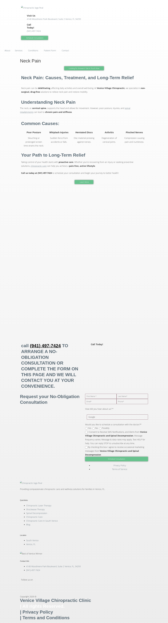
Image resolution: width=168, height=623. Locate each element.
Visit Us (31, 15)
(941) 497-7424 (34, 31)
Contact (65, 50)
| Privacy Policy (36, 612)
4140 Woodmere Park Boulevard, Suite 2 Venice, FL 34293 (54, 19)
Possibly (105, 428)
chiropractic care (39, 166)
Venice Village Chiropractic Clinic (55, 600)
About (7, 50)
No (96, 428)
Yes (89, 428)
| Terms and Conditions (45, 617)
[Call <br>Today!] (24, 26)
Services (18, 50)
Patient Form (50, 50)
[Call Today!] (88, 346)
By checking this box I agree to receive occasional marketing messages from (114, 451)
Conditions (33, 50)
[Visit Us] (24, 17)
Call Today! (97, 344)
